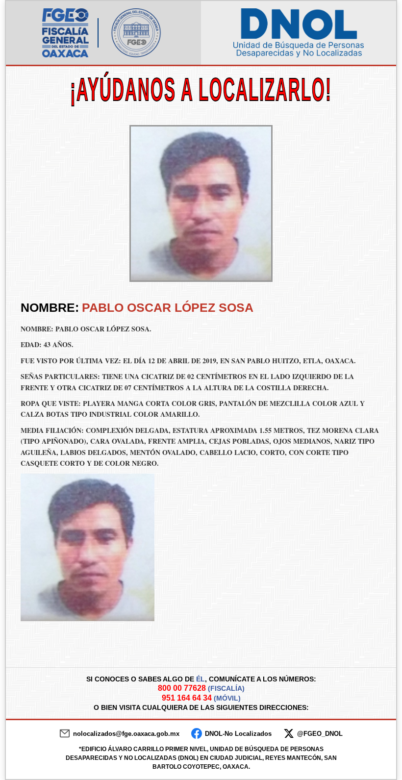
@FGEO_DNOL (320, 733)
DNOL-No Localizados (238, 733)
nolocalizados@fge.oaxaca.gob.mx (126, 733)
